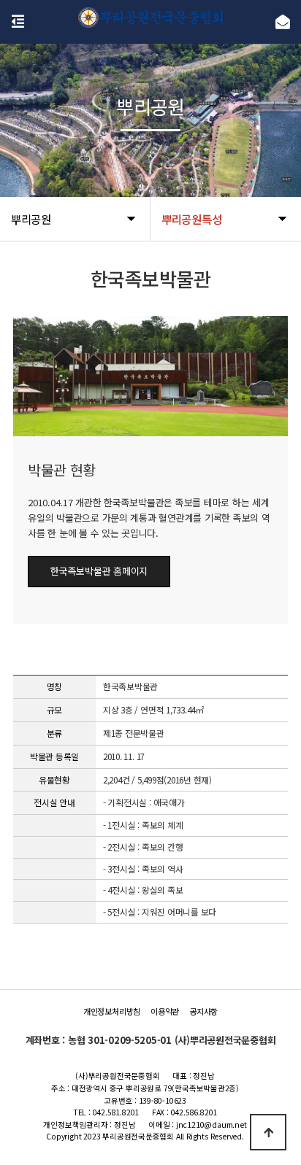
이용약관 (164, 1011)
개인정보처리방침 (111, 1011)
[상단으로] (268, 1132)
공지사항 (203, 1011)
